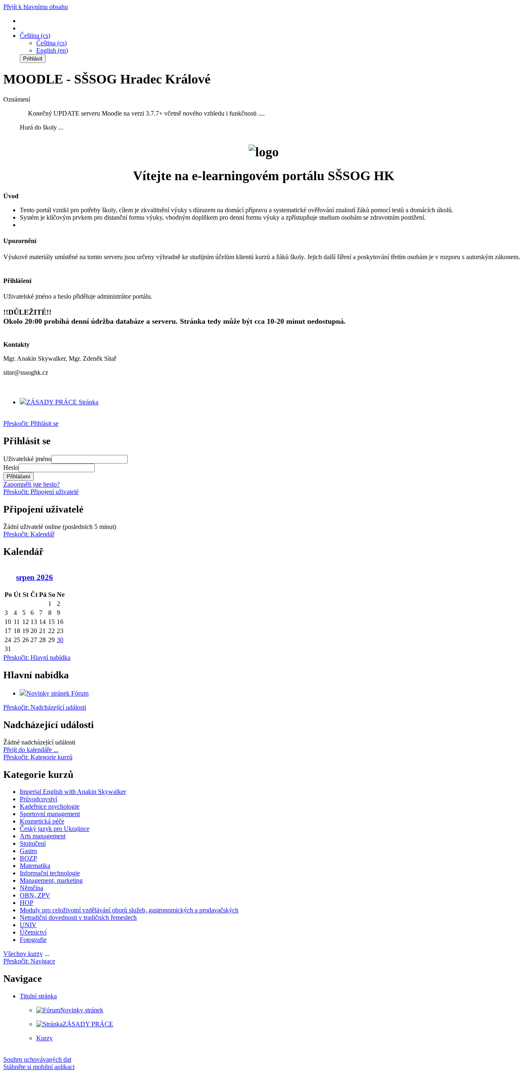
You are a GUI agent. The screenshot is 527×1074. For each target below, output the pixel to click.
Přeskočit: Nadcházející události (44, 707)
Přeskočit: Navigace (29, 961)
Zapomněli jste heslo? (31, 484)
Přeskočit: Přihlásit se (30, 423)
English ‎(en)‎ (52, 50)
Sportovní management (50, 813)
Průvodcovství (38, 799)
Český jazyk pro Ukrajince (54, 828)
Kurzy (44, 1038)
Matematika (35, 865)
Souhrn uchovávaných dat (37, 1059)
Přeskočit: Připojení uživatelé (41, 491)
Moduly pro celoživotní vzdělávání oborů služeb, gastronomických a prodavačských (129, 910)
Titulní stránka (38, 996)
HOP (26, 902)
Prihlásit (32, 59)
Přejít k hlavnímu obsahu (35, 6)
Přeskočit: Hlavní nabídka (36, 657)
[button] (35, 35)
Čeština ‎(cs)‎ (51, 42)
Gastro (28, 850)
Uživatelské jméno (27, 458)
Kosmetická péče (42, 821)
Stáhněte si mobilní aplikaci (39, 1066)
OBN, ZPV (35, 895)
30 (60, 639)
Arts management (42, 836)
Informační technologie (50, 873)
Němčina (31, 887)
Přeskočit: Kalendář (28, 534)
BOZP (28, 858)
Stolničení (33, 843)
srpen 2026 (34, 577)
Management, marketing (51, 880)
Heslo (11, 467)
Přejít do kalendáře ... (30, 749)
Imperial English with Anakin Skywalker (73, 791)
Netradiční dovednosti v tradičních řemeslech (78, 917)
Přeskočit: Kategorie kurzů (37, 757)
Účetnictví (33, 932)
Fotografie (33, 939)
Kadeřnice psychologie (49, 806)
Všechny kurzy (23, 953)
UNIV (28, 924)
